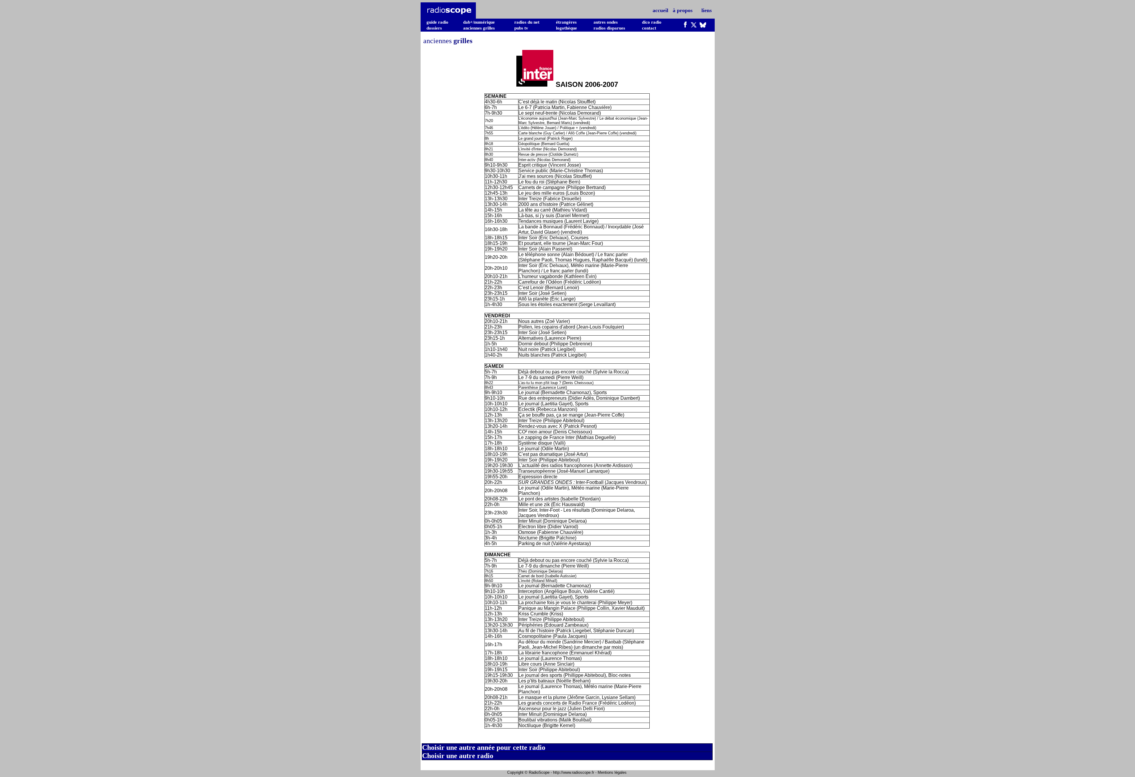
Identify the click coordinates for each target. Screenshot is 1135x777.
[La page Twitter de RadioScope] (694, 26)
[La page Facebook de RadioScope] (685, 26)
